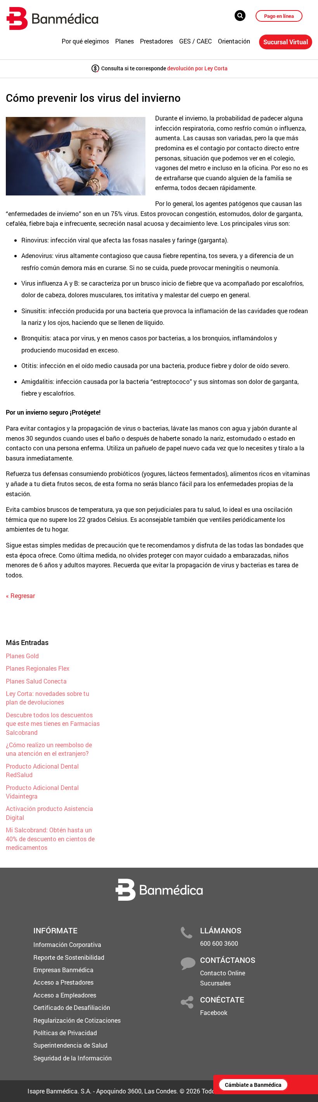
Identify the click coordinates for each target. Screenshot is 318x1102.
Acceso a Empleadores (64, 995)
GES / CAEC (195, 41)
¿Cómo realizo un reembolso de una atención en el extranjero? (49, 749)
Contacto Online (222, 973)
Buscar (242, 15)
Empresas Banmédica (63, 970)
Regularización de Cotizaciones (77, 1020)
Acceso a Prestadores (63, 982)
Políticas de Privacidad (65, 1033)
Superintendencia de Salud (70, 1045)
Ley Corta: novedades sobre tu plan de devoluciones (47, 697)
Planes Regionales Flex (37, 668)
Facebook (213, 1012)
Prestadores (156, 41)
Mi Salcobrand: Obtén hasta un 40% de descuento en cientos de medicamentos (50, 838)
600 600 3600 (219, 943)
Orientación (234, 41)
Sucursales (215, 983)
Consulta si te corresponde (164, 68)
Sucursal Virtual (285, 42)
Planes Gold (22, 656)
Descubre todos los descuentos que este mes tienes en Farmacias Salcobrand (53, 723)
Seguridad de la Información (72, 1058)
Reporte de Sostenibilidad (68, 957)
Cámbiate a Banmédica (253, 1084)
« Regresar (20, 595)
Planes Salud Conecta (36, 681)
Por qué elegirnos (85, 41)
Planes (124, 41)
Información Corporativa (67, 944)
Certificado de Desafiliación (71, 1007)
